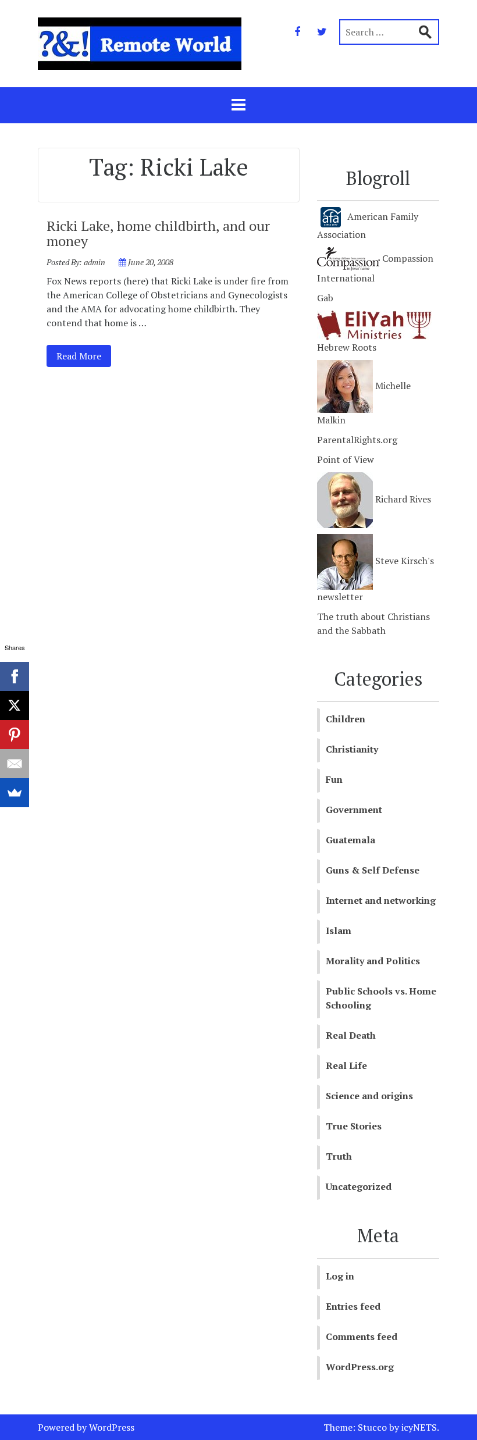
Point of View (345, 459)
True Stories (354, 1126)
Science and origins (369, 1095)
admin (94, 262)
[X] (14, 705)
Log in (340, 1276)
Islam (338, 930)
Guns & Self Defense (372, 870)
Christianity (352, 749)
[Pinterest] (14, 734)
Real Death (351, 1035)
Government (354, 809)
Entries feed (353, 1306)
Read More (74, 355)
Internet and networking (381, 900)
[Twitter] (322, 31)
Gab (325, 297)
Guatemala (350, 839)
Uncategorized (358, 1186)
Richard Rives (402, 499)
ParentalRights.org (357, 439)
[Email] (14, 763)
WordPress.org (360, 1366)
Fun (334, 779)
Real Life (346, 1065)
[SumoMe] (14, 792)
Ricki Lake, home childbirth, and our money (158, 233)
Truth (339, 1156)
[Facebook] (297, 31)
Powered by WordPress (86, 1427)
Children (345, 718)
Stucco (372, 1427)
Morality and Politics (373, 960)
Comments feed (361, 1336)
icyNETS (419, 1427)
